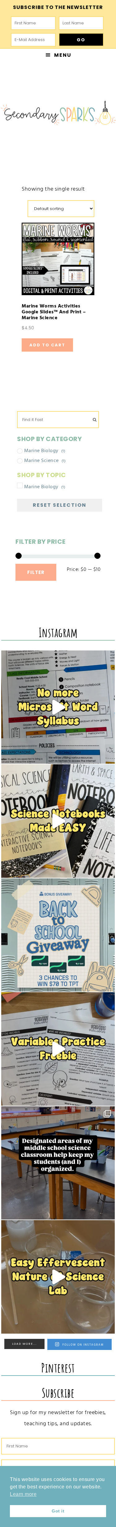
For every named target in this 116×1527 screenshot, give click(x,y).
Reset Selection (59, 505)
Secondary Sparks (58, 114)
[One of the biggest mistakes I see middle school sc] (58, 1277)
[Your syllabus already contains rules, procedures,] (58, 707)
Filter (36, 572)
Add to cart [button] (47, 345)
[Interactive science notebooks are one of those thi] (58, 821)
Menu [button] (62, 55)
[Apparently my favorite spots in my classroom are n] (58, 1163)
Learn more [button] (23, 1494)
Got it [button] (58, 1510)
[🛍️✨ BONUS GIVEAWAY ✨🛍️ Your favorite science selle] (58, 935)
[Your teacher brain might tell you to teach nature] (58, 1049)
